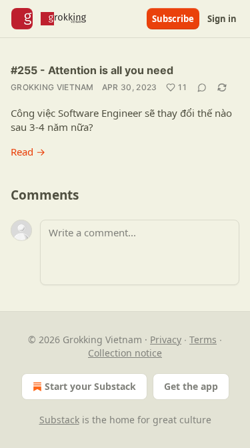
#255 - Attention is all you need (92, 70)
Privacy (165, 339)
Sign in (222, 19)
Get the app (191, 386)
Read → (28, 151)
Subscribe (173, 19)
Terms (203, 339)
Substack (59, 419)
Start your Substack (90, 386)
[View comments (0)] (202, 87)
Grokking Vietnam (52, 87)
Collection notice (125, 353)
